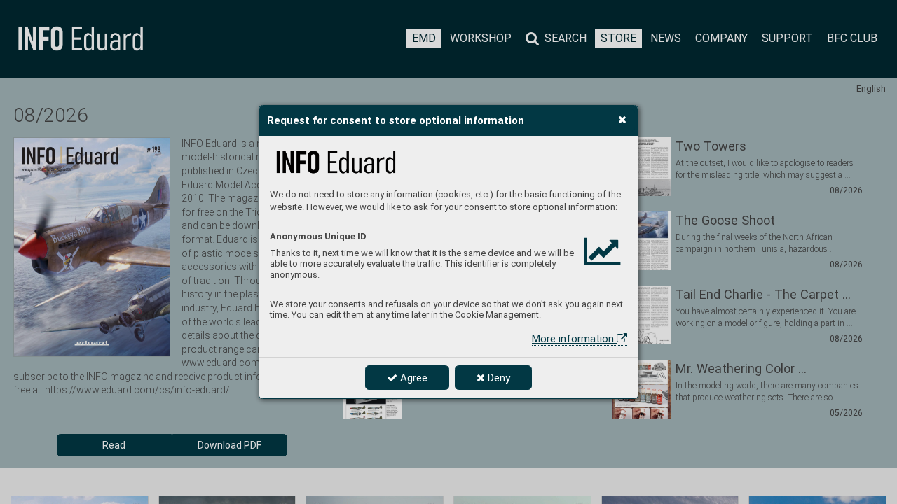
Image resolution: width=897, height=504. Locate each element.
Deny (497, 378)
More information (574, 338)
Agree (412, 378)
